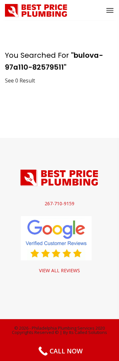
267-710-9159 (59, 203)
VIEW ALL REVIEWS (59, 270)
